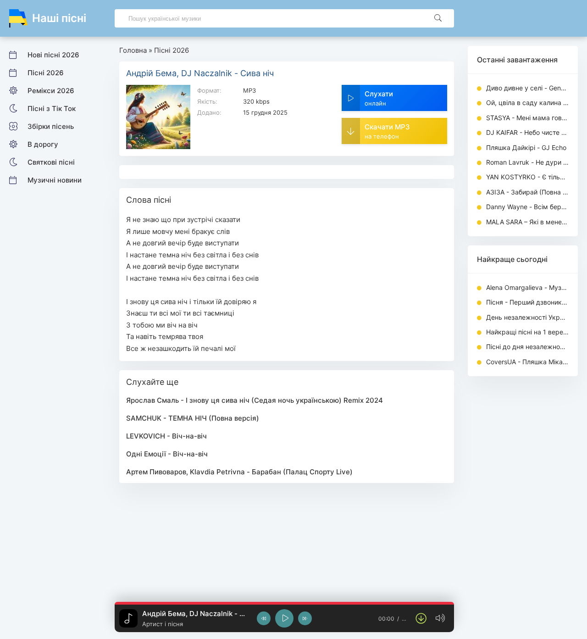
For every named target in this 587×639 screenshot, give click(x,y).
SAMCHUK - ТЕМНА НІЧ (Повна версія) (192, 418)
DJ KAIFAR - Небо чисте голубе (527, 132)
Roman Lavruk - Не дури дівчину (527, 162)
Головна (133, 50)
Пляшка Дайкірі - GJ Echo (526, 147)
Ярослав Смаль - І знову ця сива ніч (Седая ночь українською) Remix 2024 (254, 400)
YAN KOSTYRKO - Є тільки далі (527, 177)
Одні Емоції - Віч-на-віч (167, 454)
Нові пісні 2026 (53, 54)
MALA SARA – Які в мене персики (527, 222)
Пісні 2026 (46, 72)
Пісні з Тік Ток (52, 108)
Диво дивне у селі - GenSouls (527, 88)
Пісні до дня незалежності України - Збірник (527, 346)
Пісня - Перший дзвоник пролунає (527, 302)
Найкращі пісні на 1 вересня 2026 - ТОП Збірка (527, 332)
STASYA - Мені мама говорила (527, 118)
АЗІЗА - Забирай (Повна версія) (527, 192)
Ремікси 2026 (51, 90)
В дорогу (43, 144)
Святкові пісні (51, 162)
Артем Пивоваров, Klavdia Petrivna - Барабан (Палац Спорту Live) (239, 471)
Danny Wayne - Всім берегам (527, 207)
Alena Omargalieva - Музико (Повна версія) (527, 287)
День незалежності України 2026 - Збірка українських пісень (527, 317)
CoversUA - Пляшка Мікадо (527, 362)
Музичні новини (55, 180)
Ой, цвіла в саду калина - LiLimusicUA (527, 102)
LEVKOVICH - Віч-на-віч (166, 436)
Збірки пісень (51, 126)
